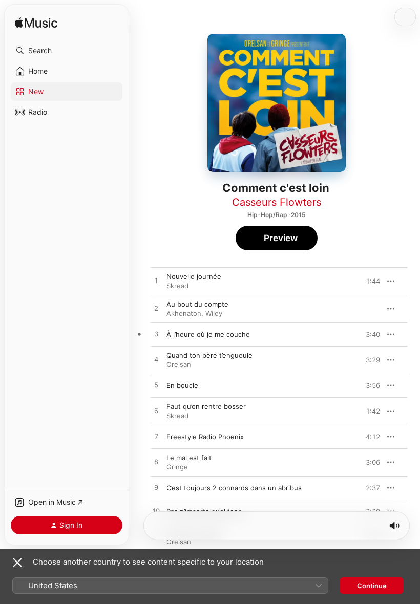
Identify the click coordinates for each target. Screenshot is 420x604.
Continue (372, 585)
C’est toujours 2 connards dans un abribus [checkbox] (234, 488)
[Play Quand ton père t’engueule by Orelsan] (156, 359)
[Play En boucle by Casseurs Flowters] (156, 385)
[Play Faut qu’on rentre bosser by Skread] (156, 411)
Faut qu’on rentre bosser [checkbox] (206, 406)
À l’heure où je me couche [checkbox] (208, 334)
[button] (66, 50)
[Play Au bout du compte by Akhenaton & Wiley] (156, 308)
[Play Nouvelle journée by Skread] (156, 281)
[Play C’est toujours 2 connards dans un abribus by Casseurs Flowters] (156, 487)
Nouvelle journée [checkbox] (193, 276)
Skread (177, 286)
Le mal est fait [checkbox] (189, 458)
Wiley (213, 313)
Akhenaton (183, 313)
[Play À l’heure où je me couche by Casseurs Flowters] (156, 334)
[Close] (17, 562)
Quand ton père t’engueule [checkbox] (209, 355)
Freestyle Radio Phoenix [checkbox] (205, 437)
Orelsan (178, 364)
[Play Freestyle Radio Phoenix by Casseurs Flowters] (156, 436)
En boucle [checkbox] (182, 385)
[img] (36, 23)
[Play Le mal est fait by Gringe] (156, 462)
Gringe (177, 467)
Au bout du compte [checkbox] (197, 304)
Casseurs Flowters (276, 202)
